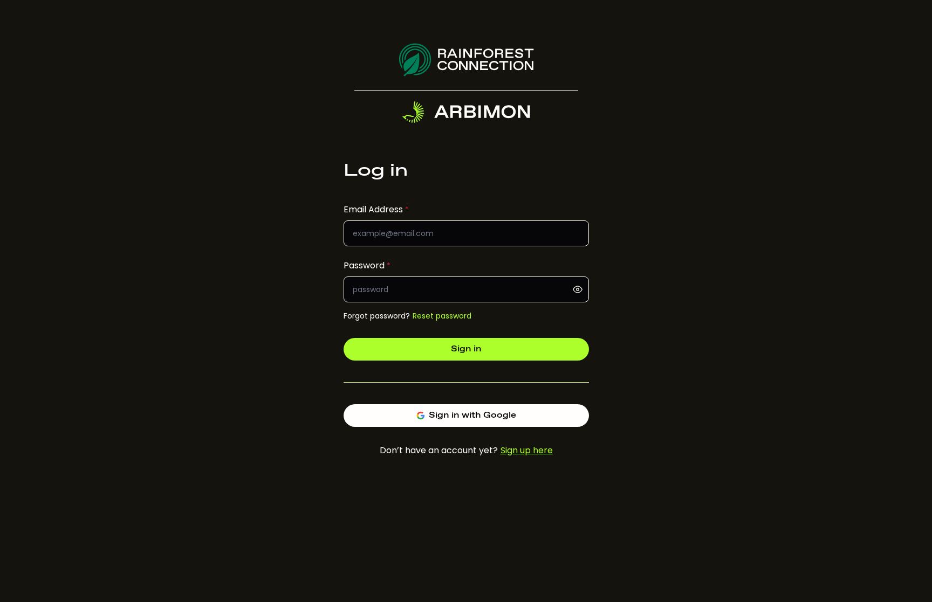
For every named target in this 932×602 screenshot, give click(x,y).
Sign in (466, 349)
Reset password (442, 315)
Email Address (373, 209)
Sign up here (527, 450)
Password (364, 265)
